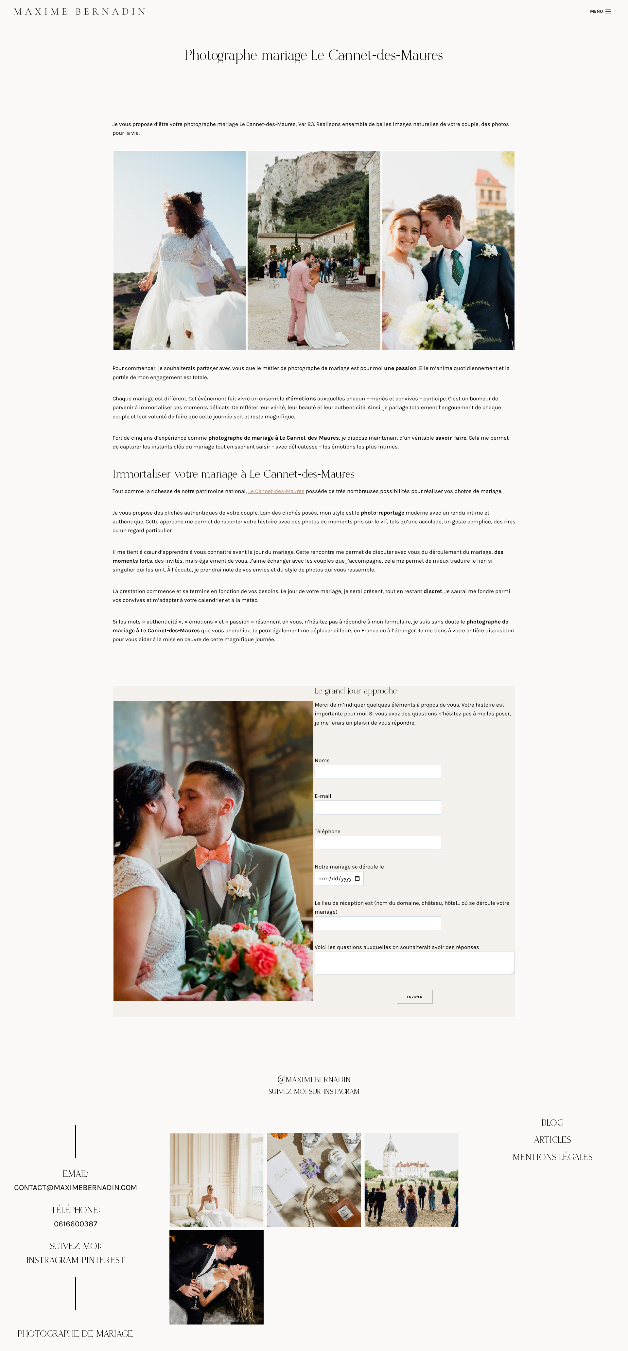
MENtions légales (553, 1157)
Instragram (52, 1260)
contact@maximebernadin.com (75, 1187)
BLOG (553, 1123)
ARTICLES (552, 1140)
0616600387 (75, 1223)
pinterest (103, 1260)
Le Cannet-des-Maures (276, 491)
